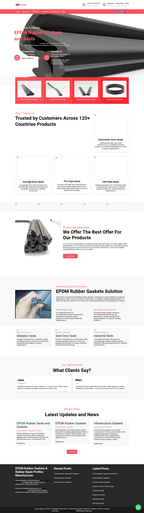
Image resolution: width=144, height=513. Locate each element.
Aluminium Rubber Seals (86, 99)
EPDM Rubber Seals (57, 99)
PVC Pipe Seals (72, 181)
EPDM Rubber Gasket (31, 43)
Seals (116, 181)
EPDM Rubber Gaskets (53, 28)
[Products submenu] (39, 11)
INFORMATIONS (28, 52)
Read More (21, 443)
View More (70, 256)
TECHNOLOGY (56, 52)
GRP (104, 181)
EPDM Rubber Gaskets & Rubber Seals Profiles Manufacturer (31, 472)
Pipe (110, 181)
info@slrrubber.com (93, 6)
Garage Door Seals (33, 181)
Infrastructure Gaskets (108, 423)
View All (72, 452)
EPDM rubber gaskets (30, 57)
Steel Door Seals (66, 335)
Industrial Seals (103, 335)
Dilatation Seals (26, 335)
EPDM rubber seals (120, 244)
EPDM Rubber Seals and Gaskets (33, 425)
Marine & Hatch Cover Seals (103, 486)
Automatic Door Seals (110, 139)
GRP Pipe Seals (98, 503)
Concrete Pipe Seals (114, 99)
